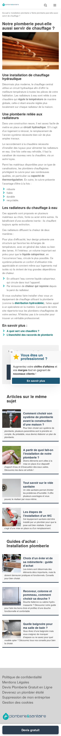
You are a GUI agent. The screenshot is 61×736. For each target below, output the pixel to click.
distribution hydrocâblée (29, 303)
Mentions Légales (15, 682)
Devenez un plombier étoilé (23, 692)
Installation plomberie (20, 12)
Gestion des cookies (17, 702)
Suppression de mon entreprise (26, 697)
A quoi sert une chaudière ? (23, 331)
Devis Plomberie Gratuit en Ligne (27, 687)
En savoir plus (36, 381)
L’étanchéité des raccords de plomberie (30, 335)
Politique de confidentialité (22, 676)
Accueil (5, 12)
